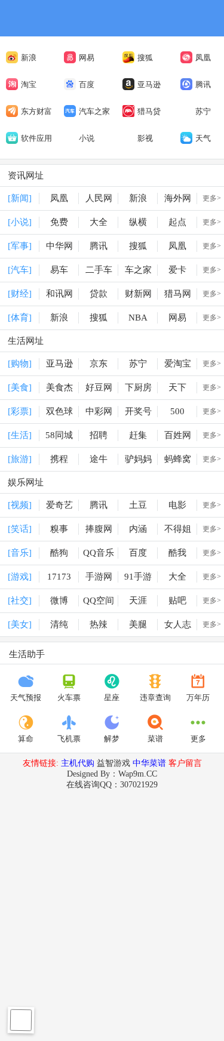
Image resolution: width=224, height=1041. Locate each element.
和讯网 (59, 293)
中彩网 (98, 411)
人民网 (98, 198)
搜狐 (145, 57)
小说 (86, 138)
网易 (86, 57)
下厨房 (138, 387)
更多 (198, 738)
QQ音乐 (98, 553)
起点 (177, 222)
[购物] (20, 363)
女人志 (177, 624)
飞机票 (69, 738)
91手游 (138, 576)
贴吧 (177, 600)
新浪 (28, 57)
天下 (177, 387)
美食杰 (59, 387)
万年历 (198, 697)
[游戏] (20, 576)
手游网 (98, 576)
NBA (138, 317)
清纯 (59, 624)
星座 (111, 697)
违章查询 (155, 697)
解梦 (111, 738)
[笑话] (20, 529)
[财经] (20, 293)
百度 (86, 84)
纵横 (138, 222)
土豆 (138, 505)
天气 (203, 138)
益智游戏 (113, 763)
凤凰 (203, 57)
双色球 (59, 411)
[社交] (20, 600)
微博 (59, 600)
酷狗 (59, 553)
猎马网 (177, 293)
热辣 (99, 624)
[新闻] (20, 198)
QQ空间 (98, 600)
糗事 (59, 529)
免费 (59, 222)
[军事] (20, 246)
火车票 (69, 697)
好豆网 (98, 387)
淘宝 (28, 84)
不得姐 (177, 529)
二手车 (98, 270)
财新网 (138, 293)
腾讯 (203, 84)
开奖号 (138, 411)
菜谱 (155, 738)
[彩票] (20, 411)
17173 (59, 576)
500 (177, 411)
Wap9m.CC (137, 773)
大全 (99, 222)
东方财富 (36, 111)
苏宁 (203, 111)
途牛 (99, 459)
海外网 (177, 198)
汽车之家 (94, 111)
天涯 (138, 600)
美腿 (138, 624)
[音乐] (20, 553)
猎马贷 (149, 111)
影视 (145, 138)
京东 (99, 363)
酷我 (177, 553)
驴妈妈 (138, 459)
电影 (177, 505)
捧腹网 (98, 529)
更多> (211, 198)
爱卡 (177, 270)
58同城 (59, 435)
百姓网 (177, 435)
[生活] (20, 435)
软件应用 (36, 138)
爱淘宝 (177, 363)
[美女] (20, 624)
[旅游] (20, 459)
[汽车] (20, 270)
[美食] (20, 387)
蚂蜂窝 (177, 459)
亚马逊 (149, 84)
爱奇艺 (59, 505)
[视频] (20, 505)
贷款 (99, 293)
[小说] (20, 222)
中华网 (59, 246)
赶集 (138, 435)
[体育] (20, 317)
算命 (25, 738)
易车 (59, 270)
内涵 (138, 529)
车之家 (138, 270)
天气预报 (25, 697)
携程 (59, 459)
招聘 (99, 435)
